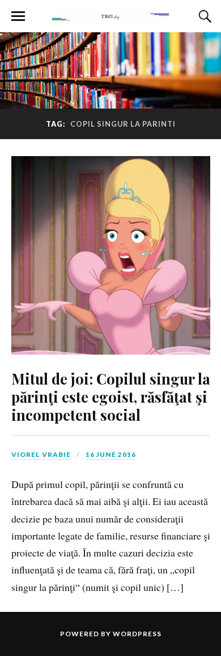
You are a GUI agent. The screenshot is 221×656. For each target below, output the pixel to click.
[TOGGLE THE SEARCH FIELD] (203, 16)
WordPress (137, 633)
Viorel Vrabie (41, 454)
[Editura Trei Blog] (110, 15)
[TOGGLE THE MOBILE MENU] (18, 16)
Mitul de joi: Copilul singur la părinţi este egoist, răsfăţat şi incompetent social (110, 396)
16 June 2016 (111, 454)
